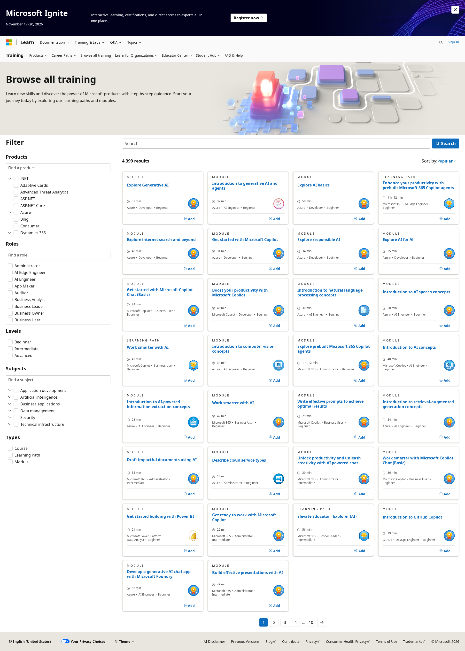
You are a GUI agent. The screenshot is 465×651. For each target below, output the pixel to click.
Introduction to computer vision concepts (243, 349)
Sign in (453, 42)
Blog (269, 641)
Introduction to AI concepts (409, 347)
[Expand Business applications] (10, 404)
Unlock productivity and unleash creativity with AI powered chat (329, 460)
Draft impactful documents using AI (162, 459)
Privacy (311, 641)
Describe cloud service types (239, 460)
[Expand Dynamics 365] (10, 232)
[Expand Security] (10, 417)
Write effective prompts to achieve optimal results (330, 404)
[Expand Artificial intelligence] (10, 397)
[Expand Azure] (10, 212)
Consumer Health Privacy (346, 641)
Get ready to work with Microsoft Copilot (244, 517)
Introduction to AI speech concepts (416, 291)
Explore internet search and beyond (161, 239)
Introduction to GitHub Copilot (412, 517)
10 (311, 622)
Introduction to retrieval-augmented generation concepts (418, 404)
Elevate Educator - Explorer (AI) (326, 516)
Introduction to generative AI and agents (245, 186)
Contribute (291, 641)
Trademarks (412, 641)
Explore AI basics (313, 185)
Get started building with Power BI (160, 516)
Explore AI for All (399, 239)
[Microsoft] (9, 42)
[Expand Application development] (10, 390)
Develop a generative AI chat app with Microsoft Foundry (159, 574)
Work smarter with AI (148, 347)
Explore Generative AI (148, 185)
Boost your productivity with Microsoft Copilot (240, 293)
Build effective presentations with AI (247, 572)
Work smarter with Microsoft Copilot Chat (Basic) (418, 460)
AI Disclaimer (214, 641)
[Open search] (441, 42)
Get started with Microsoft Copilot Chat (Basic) (160, 292)
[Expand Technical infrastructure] (10, 424)
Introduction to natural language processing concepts (330, 293)
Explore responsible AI (318, 239)
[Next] (321, 622)
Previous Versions (245, 641)
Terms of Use (386, 641)
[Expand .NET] (10, 178)
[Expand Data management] (10, 410)
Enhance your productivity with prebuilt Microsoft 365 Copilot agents (418, 185)
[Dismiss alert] (455, 10)
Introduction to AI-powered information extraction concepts (158, 404)
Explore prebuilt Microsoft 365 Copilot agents (333, 349)
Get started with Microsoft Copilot (245, 239)
